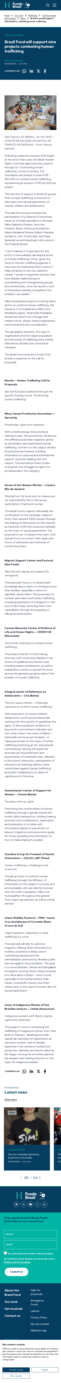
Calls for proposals (36, 1292)
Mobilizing (32, 16)
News (23, 19)
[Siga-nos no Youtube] (30, 1204)
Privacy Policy (39, 1317)
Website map (39, 1330)
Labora (35, 1311)
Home (7, 16)
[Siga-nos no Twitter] (37, 1204)
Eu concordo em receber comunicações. (30, 1254)
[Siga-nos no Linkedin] (44, 1204)
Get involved (13, 1308)
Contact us (12, 1315)
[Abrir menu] (54, 5)
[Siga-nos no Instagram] (23, 1204)
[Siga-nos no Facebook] (16, 1204)
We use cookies (40, 1324)
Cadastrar (16, 1272)
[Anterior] (21, 1178)
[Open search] (47, 5)
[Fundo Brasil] (17, 5)
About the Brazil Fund (13, 1292)
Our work (19, 16)
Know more (11, 1100)
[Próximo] (40, 1178)
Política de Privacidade (17, 1262)
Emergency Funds (37, 1303)
